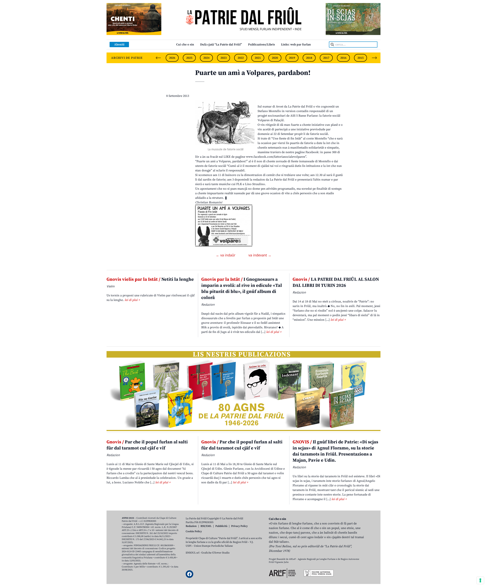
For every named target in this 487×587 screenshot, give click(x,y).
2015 (360, 58)
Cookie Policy (194, 531)
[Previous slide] (158, 58)
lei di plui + (132, 300)
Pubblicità (221, 526)
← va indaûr (226, 255)
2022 (241, 58)
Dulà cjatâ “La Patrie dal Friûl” (221, 44)
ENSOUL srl (192, 552)
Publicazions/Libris (261, 44)
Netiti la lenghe (150, 279)
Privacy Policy (239, 526)
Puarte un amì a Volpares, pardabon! (252, 73)
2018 (309, 58)
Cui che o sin (185, 44)
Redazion (191, 526)
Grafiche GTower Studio (215, 552)
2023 (223, 58)
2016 (343, 58)
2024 (206, 58)
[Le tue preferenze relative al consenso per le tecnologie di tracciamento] (480, 580)
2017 (326, 58)
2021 (258, 58)
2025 (189, 58)
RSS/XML (206, 526)
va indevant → (259, 255)
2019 (292, 58)
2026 (172, 58)
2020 (275, 58)
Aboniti (119, 44)
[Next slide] (374, 58)
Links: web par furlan (296, 44)
